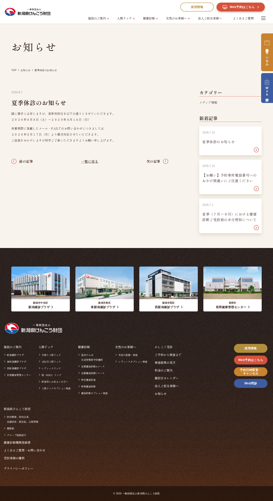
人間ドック (124, 18)
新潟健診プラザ (15, 355)
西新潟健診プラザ (16, 368)
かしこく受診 (164, 347)
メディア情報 (208, 102)
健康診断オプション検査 (94, 393)
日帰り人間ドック (51, 355)
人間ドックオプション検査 (56, 388)
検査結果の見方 (165, 362)
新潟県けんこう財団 (17, 409)
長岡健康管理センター (19, 375)
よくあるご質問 (243, 18)
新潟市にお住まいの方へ (55, 381)
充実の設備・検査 (128, 355)
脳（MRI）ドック (51, 375)
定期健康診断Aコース (93, 366)
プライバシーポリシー (18, 468)
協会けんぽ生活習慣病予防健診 (92, 357)
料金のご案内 (164, 370)
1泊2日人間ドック (51, 361)
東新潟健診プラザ (16, 361)
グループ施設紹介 (16, 435)
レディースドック (51, 368)
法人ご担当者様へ (210, 18)
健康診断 (149, 18)
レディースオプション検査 (132, 361)
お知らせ (161, 393)
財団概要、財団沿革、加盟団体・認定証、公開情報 (22, 419)
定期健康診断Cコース (93, 373)
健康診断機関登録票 (17, 442)
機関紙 (10, 428)
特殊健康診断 (88, 386)
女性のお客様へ (176, 18)
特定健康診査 (88, 380)
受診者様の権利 (14, 458)
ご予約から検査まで (168, 354)
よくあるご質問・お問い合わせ (24, 450)
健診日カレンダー (166, 378)
